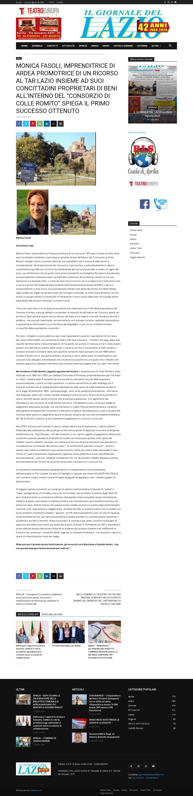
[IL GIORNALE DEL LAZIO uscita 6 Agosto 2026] (152, 95)
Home (18, 54)
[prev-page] (18, 664)
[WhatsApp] (172, 2)
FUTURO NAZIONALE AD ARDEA (66, 646)
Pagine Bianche (137, 257)
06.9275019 (138, 777)
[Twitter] (26, 124)
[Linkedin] (47, 124)
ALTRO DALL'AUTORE (52, 614)
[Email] (54, 124)
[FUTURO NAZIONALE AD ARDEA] (68, 632)
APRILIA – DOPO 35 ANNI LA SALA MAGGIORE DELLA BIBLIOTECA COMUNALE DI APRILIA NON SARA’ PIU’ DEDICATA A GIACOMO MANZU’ (48, 701)
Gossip (133, 234)
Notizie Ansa (136, 230)
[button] (170, 45)
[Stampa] (61, 124)
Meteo (133, 239)
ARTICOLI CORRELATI (28, 614)
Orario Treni (136, 248)
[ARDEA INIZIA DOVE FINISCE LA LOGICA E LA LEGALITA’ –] (79, 723)
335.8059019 (152, 777)
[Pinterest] (33, 124)
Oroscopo (135, 252)
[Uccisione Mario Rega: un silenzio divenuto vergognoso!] (79, 738)
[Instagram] (168, 2)
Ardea (26, 54)
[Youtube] (175, 2)
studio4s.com (35, 790)
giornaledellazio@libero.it (151, 774)
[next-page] (23, 664)
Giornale (152, 107)
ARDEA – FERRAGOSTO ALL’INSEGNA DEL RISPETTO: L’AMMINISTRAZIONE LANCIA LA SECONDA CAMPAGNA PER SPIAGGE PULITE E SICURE (103, 652)
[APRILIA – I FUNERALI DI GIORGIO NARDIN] (23, 742)
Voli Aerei (134, 243)
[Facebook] (165, 2)
